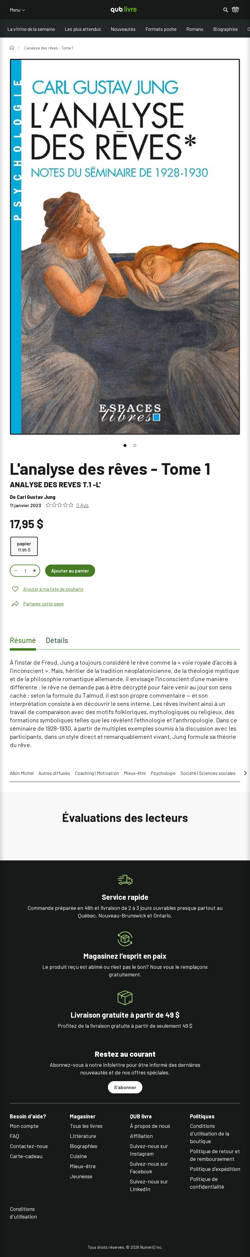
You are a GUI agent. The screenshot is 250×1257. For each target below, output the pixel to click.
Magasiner (82, 1116)
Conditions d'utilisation (23, 1212)
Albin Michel (22, 773)
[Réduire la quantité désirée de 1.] (15, 570)
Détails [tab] (57, 640)
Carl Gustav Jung (36, 497)
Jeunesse (81, 1176)
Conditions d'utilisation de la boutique (209, 1133)
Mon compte (24, 1125)
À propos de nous (150, 1125)
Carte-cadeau (26, 1156)
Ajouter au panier (70, 570)
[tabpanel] (125, 703)
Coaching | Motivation (97, 773)
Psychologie (163, 773)
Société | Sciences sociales (208, 773)
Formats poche (161, 29)
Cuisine (78, 1156)
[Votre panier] (235, 10)
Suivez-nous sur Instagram (149, 1150)
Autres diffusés (54, 773)
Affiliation (141, 1135)
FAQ (14, 1135)
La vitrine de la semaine (31, 29)
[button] (125, 445)
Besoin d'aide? (28, 1116)
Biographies (225, 29)
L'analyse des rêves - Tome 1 (48, 47)
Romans (194, 29)
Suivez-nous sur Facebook (149, 1167)
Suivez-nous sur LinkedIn (149, 1185)
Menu (15, 10)
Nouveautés (123, 29)
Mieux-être (135, 773)
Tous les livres (86, 1125)
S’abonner (125, 1087)
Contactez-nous (29, 1146)
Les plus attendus (83, 29)
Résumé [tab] (23, 640)
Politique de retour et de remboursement (215, 1155)
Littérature (83, 1135)
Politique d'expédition (215, 1168)
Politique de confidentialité (207, 1182)
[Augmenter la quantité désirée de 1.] (35, 570)
